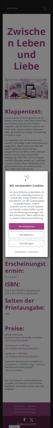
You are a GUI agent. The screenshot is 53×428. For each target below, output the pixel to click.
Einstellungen (26, 243)
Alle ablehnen (26, 234)
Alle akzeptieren (26, 226)
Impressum (33, 251)
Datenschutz (20, 251)
